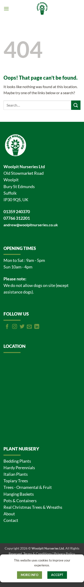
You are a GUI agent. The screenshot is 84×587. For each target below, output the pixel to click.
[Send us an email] (29, 327)
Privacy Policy (64, 554)
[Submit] (75, 105)
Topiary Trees (16, 480)
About (9, 513)
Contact (11, 520)
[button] (6, 8)
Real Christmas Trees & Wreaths (33, 507)
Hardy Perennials (19, 467)
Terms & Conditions (37, 554)
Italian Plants (16, 474)
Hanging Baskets (19, 494)
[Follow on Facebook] (7, 327)
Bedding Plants (17, 461)
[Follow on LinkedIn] (36, 327)
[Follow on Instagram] (14, 327)
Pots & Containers (20, 500)
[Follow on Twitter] (22, 327)
